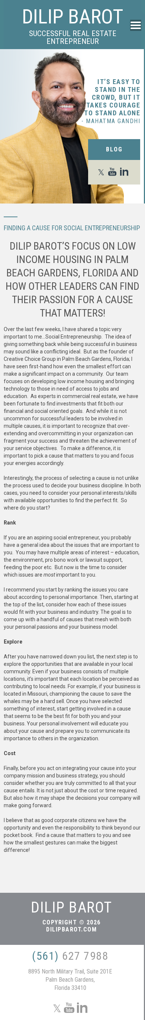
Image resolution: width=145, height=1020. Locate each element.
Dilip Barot (72, 16)
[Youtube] (113, 172)
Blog (114, 149)
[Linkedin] (125, 172)
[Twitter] (102, 172)
